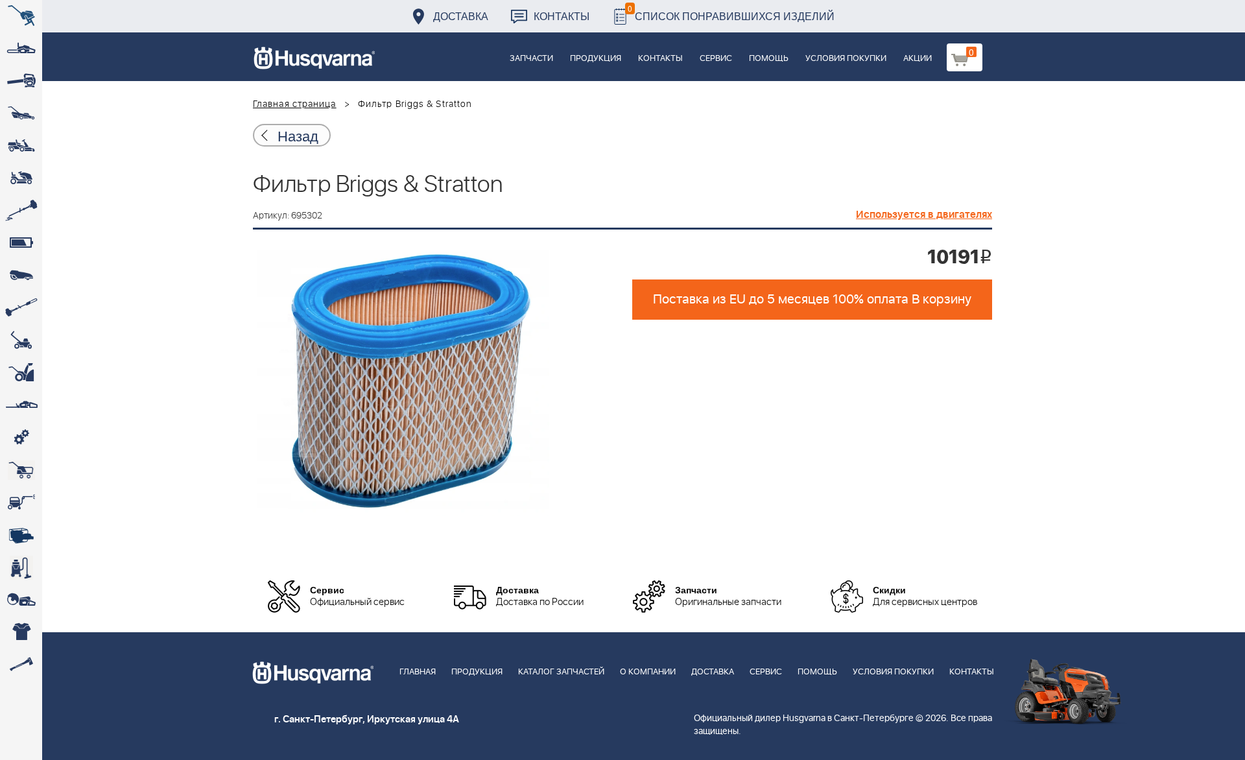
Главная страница (295, 104)
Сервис (716, 59)
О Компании (648, 672)
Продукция (595, 59)
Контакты (561, 15)
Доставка (460, 15)
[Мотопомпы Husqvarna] (21, 535)
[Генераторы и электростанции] (21, 470)
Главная (417, 672)
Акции (917, 59)
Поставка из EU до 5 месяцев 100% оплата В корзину (812, 299)
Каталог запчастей (561, 672)
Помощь (768, 59)
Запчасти (531, 59)
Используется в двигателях (924, 214)
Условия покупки (845, 59)
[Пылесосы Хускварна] (21, 567)
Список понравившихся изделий (731, 13)
